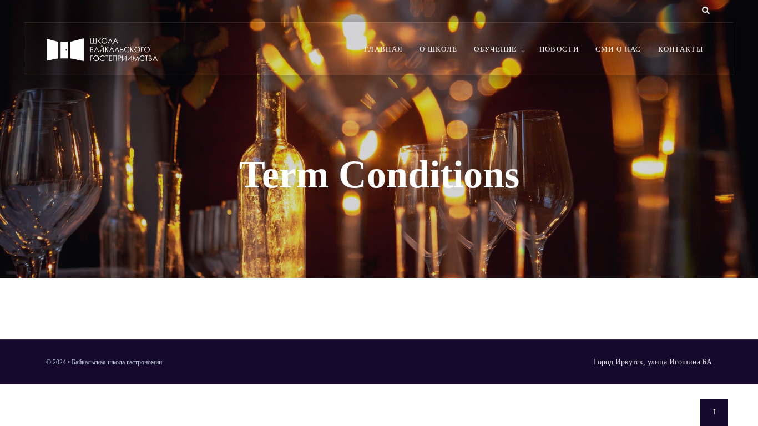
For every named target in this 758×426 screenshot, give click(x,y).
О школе (438, 49)
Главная (383, 49)
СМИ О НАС (618, 49)
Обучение (495, 49)
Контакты (680, 49)
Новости (559, 49)
